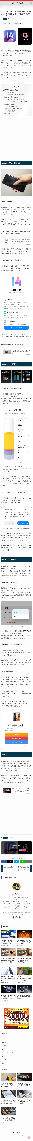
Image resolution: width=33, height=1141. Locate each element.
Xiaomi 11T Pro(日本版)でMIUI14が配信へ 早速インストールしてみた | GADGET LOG (21, 241)
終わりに (8, 113)
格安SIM (5, 1060)
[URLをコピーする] (29, 861)
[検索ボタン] (31, 3)
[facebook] (14, 917)
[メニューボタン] (2, 3)
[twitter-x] (16, 917)
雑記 (4, 1063)
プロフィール (6, 1135)
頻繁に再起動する (13, 111)
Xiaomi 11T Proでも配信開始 (16, 94)
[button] (4, 861)
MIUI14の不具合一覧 (11, 104)
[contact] (19, 1133)
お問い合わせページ (25, 1135)
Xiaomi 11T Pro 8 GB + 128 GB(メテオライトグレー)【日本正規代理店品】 (16, 725)
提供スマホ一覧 (12, 92)
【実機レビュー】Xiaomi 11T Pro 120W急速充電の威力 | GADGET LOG (21, 351)
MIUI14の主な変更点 (11, 97)
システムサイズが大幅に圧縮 (16, 99)
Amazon (5, 1039)
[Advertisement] (16, 138)
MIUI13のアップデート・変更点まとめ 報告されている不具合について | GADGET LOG (21, 790)
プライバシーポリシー (15, 1135)
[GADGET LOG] (16, 3)
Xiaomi (12, 838)
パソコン (5, 1056)
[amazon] (19, 917)
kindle (5, 1042)
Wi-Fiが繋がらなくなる (14, 106)
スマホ (5, 18)
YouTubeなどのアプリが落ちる (16, 108)
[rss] (17, 1133)
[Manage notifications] (29, 1137)
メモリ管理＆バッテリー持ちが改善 (17, 101)
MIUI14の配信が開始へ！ (12, 90)
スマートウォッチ (8, 1053)
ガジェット (6, 1046)
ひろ (16, 893)
